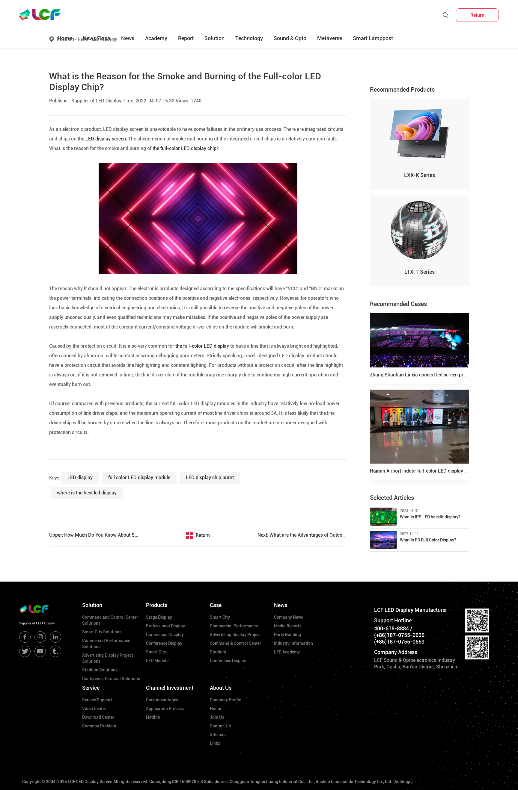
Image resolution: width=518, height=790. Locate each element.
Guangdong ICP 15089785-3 (176, 781)
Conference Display (164, 643)
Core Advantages (162, 699)
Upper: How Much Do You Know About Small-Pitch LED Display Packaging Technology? (93, 535)
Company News (288, 617)
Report (186, 38)
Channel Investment (169, 688)
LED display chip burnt (210, 477)
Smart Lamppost (373, 38)
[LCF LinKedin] (55, 637)
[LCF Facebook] (25, 637)
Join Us (217, 717)
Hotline (153, 717)
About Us (220, 688)
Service (91, 688)
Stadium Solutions (100, 670)
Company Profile (225, 699)
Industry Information (293, 643)
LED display (80, 477)
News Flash (96, 38)
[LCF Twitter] (25, 651)
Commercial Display (165, 634)
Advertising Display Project (235, 634)
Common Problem (99, 726)
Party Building (287, 634)
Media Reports (287, 625)
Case (216, 605)
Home (65, 38)
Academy (156, 38)
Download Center (98, 717)
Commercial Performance (234, 625)
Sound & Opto (290, 38)
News (127, 38)
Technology (249, 38)
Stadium (218, 652)
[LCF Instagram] (40, 637)
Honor (216, 708)
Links (215, 743)
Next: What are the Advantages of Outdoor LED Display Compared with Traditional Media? (302, 535)
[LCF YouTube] (40, 651)
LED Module (157, 660)
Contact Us (220, 726)
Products (156, 605)
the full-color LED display (201, 346)
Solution (214, 38)
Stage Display (159, 617)
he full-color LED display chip (185, 148)
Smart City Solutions (101, 631)
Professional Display (165, 625)
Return (203, 535)
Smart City (156, 652)
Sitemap (218, 734)
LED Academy (287, 652)
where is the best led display (87, 493)
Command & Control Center (235, 643)
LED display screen (105, 139)
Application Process (165, 708)
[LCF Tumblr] (55, 651)
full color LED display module (139, 477)
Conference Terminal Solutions (111, 678)
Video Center (94, 708)
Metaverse (329, 38)
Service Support (97, 699)
